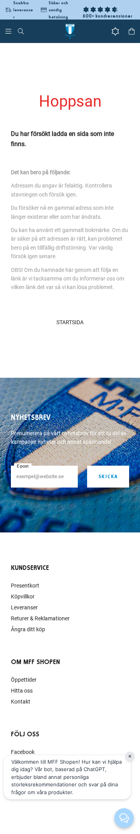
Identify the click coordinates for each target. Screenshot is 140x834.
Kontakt (20, 701)
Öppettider (24, 680)
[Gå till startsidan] (70, 31)
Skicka (108, 476)
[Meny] (8, 31)
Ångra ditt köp (28, 629)
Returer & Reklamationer (40, 618)
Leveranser (24, 607)
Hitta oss (22, 691)
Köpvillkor (23, 596)
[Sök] (21, 31)
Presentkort (25, 585)
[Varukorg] (132, 31)
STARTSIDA (70, 322)
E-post (23, 466)
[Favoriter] (115, 31)
